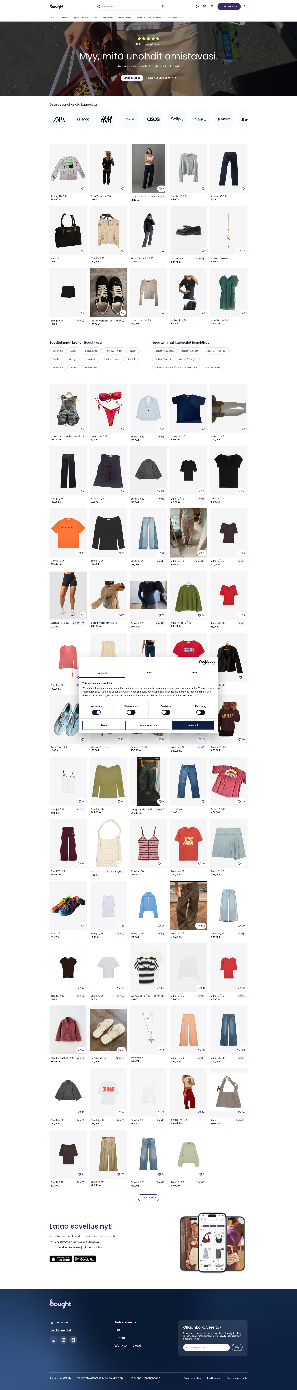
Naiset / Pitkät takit (216, 350)
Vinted (119, 320)
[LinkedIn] (63, 1340)
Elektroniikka (107, 17)
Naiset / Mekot (163, 359)
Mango (72, 359)
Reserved (58, 350)
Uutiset (119, 1338)
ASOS (73, 350)
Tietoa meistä (125, 1322)
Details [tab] (148, 672)
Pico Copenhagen (113, 871)
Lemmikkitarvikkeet (174, 17)
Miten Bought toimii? (160, 78)
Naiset (54, 17)
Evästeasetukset (193, 1378)
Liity (237, 1347)
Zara (79, 320)
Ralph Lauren (91, 350)
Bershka (57, 359)
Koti (95, 17)
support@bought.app (147, 1378)
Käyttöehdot (214, 1378)
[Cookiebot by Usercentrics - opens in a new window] (201, 662)
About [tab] (195, 672)
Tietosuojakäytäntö (237, 1378)
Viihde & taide (124, 17)
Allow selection (148, 725)
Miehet (65, 17)
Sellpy (239, 1120)
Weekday (58, 367)
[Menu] (204, 7)
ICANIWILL (77, 623)
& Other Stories (112, 359)
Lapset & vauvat (80, 17)
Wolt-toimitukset (127, 1345)
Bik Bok (131, 359)
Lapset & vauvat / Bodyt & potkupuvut (176, 367)
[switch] (131, 712)
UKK (117, 1330)
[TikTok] (73, 1340)
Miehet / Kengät (187, 359)
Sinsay (133, 350)
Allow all (193, 725)
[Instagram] (54, 1340)
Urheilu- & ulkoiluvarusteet (148, 17)
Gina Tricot (156, 196)
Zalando (198, 258)
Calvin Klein (90, 359)
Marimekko (91, 367)
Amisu (74, 367)
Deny (104, 725)
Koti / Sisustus (212, 367)
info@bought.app (112, 1378)
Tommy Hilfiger (113, 350)
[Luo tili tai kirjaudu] (212, 7)
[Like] (83, 189)
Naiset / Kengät (189, 350)
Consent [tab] (102, 673)
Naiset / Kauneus (164, 350)
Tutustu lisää (148, 1197)
